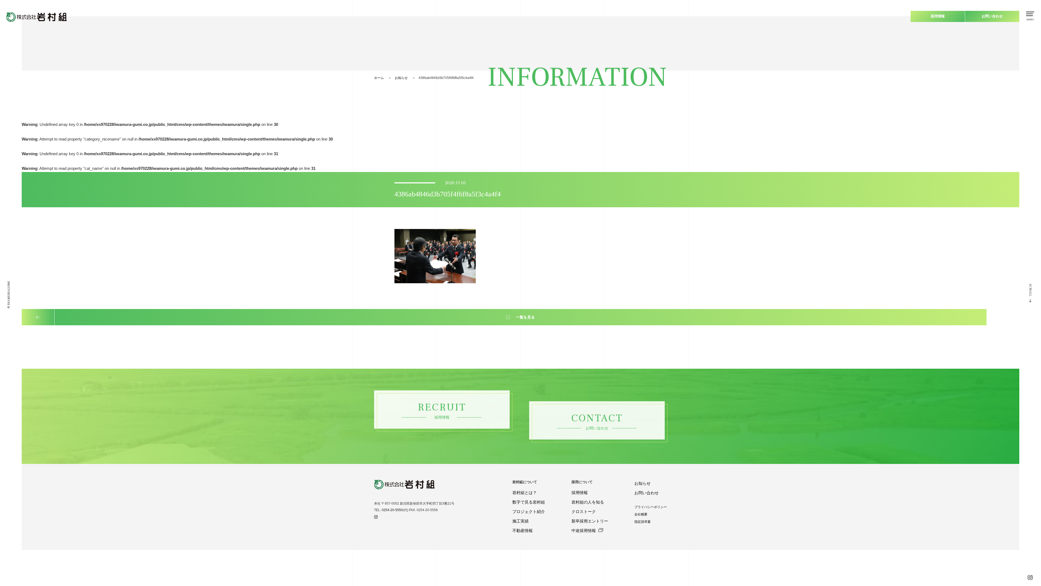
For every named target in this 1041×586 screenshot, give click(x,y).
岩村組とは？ (524, 492)
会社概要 (640, 514)
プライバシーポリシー (650, 507)
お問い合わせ (992, 16)
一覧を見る (525, 317)
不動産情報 (522, 530)
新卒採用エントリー (589, 521)
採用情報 (938, 16)
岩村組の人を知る (587, 502)
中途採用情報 (584, 530)
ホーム (379, 78)
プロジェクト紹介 (528, 511)
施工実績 (520, 521)
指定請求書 (642, 522)
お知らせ (401, 78)
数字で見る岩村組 (528, 502)
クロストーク (583, 511)
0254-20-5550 (392, 510)
